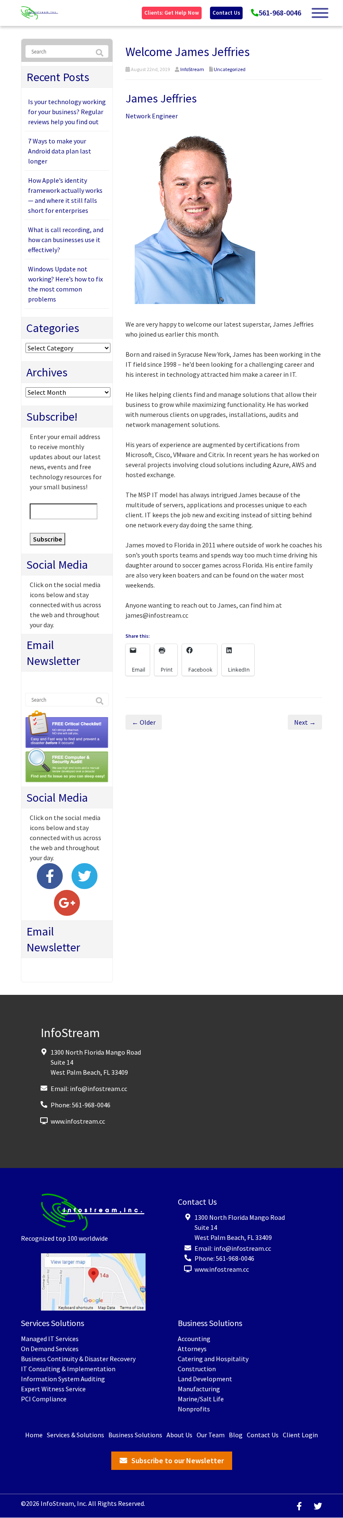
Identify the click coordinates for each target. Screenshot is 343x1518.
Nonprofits (194, 1409)
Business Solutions (135, 1435)
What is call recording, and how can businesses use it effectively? (65, 239)
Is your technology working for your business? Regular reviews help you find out (67, 111)
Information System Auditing (63, 1379)
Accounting (194, 1338)
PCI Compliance (44, 1399)
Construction (197, 1369)
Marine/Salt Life (201, 1399)
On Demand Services (50, 1348)
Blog (236, 1435)
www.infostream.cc (78, 1121)
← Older (144, 722)
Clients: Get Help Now (171, 12)
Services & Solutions (75, 1435)
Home (34, 1435)
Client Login (300, 1435)
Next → (305, 722)
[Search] (99, 53)
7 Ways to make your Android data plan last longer (59, 151)
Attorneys (192, 1348)
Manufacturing (199, 1389)
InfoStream (192, 69)
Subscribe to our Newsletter (177, 1460)
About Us (179, 1435)
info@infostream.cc (98, 1088)
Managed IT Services (50, 1338)
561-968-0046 (280, 13)
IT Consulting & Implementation (68, 1369)
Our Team (211, 1435)
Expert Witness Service (53, 1389)
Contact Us (226, 12)
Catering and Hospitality (213, 1358)
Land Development (205, 1379)
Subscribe (47, 539)
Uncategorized (230, 69)
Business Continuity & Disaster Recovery (78, 1358)
